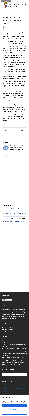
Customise (14, 409)
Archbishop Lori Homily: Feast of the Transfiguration (15, 384)
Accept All (14, 405)
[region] (14, 405)
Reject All (14, 413)
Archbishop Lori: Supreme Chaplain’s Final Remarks (15, 213)
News (17, 29)
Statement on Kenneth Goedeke (12, 218)
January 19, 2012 (8, 29)
